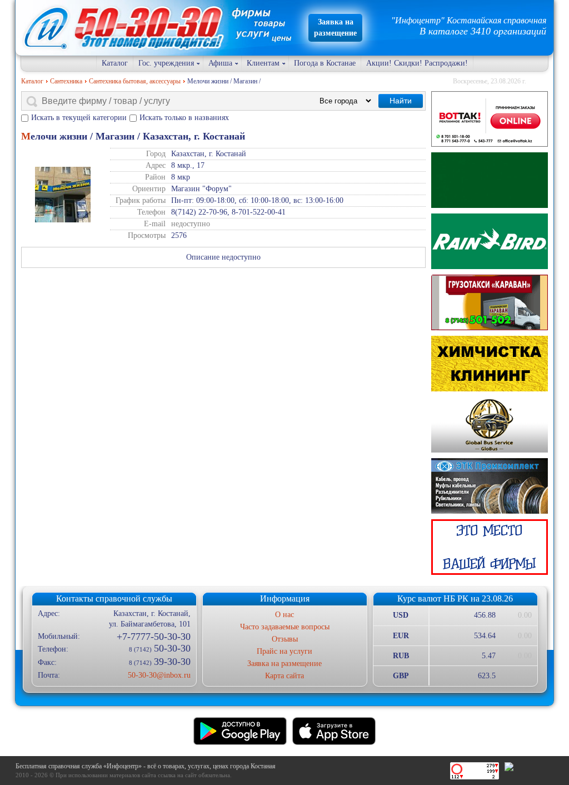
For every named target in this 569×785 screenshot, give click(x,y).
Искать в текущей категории (79, 117)
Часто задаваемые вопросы (285, 627)
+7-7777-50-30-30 (153, 637)
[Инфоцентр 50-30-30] (489, 547)
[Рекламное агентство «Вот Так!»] (489, 119)
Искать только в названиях (184, 117)
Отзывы (285, 639)
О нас (284, 614)
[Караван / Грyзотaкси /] (489, 302)
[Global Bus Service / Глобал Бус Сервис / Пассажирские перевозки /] (489, 425)
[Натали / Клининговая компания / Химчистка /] (489, 363)
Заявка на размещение (284, 663)
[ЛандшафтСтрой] (489, 180)
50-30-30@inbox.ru (159, 675)
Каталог (115, 63)
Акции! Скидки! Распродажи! (417, 63)
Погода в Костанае (325, 63)
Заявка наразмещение (335, 27)
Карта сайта (284, 676)
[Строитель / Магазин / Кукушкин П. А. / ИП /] (489, 241)
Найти (401, 100)
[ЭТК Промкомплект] (489, 486)
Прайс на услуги (284, 651)
